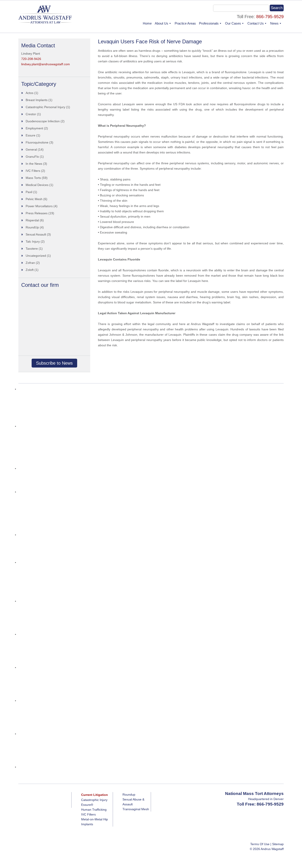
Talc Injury (33, 241)
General (31, 149)
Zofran (30, 262)
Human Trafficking (94, 809)
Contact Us (255, 23)
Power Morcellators (39, 206)
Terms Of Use (260, 844)
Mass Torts (33, 178)
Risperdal (32, 220)
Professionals (209, 23)
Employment (34, 128)
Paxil (29, 192)
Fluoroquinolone (37, 142)
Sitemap (278, 844)
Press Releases (37, 213)
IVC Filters (33, 170)
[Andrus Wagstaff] (45, 22)
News (274, 23)
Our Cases (233, 23)
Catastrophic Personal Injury (45, 107)
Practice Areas (185, 23)
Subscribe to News (54, 363)
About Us (161, 23)
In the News (34, 163)
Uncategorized (36, 255)
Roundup (128, 794)
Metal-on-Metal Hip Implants (94, 822)
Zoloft (30, 270)
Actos (29, 93)
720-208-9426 (31, 59)
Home (147, 23)
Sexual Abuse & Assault (133, 802)
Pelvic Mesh (34, 199)
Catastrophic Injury (94, 800)
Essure (30, 135)
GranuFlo (32, 156)
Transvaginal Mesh (135, 809)
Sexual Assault (36, 234)
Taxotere (32, 248)
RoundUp (32, 227)
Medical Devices (37, 185)
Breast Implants (37, 100)
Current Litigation (94, 795)
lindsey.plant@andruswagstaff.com (45, 64)
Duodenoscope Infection (43, 121)
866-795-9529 (270, 16)
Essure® (87, 804)
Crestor (31, 114)
